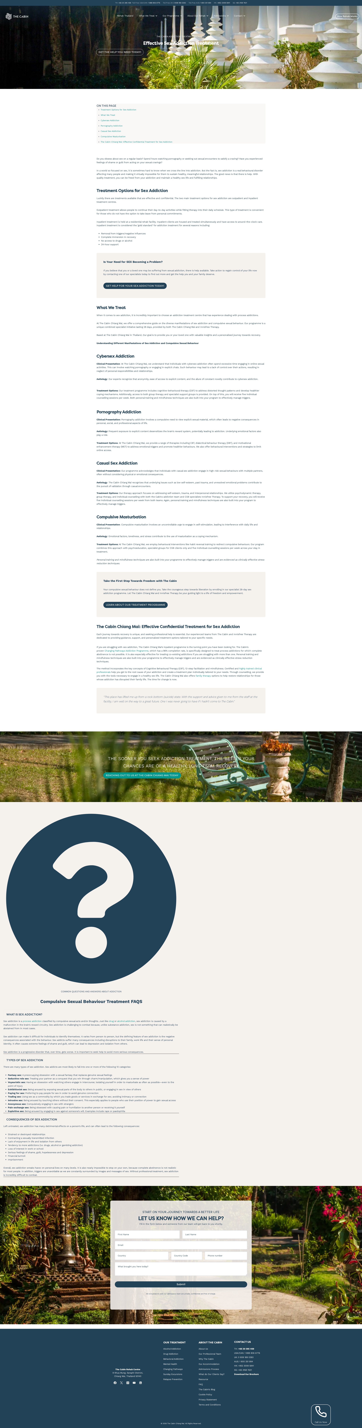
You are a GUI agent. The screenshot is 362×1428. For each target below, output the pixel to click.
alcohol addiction (126, 1021)
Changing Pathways (173, 1369)
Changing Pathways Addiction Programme (126, 650)
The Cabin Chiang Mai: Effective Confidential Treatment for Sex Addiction (136, 142)
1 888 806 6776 (154, 3)
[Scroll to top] (359, 1216)
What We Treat (108, 115)
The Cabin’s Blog (207, 1389)
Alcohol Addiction (172, 1349)
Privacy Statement (208, 1399)
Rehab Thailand (125, 15)
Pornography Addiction (112, 126)
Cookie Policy (205, 1394)
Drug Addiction (170, 1354)
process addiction (32, 1021)
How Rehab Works (347, 16)
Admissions (220, 15)
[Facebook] (115, 1383)
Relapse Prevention (172, 1379)
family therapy (203, 675)
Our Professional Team (210, 1354)
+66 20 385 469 (124, 3)
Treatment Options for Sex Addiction (118, 110)
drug (111, 1021)
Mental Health (170, 1364)
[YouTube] (134, 1383)
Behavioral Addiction (173, 1359)
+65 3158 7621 (241, 3)
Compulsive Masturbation (113, 136)
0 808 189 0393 (180, 3)
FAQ (201, 1384)
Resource (203, 1379)
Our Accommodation (209, 1364)
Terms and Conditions (210, 1404)
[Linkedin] (140, 1383)
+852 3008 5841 (223, 3)
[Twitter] (121, 1383)
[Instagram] (128, 1383)
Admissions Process (209, 1369)
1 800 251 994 (205, 3)
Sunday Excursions (172, 1374)
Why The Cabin (206, 1359)
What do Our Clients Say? (211, 1374)
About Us (203, 1349)
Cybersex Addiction (110, 120)
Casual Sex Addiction (111, 131)
